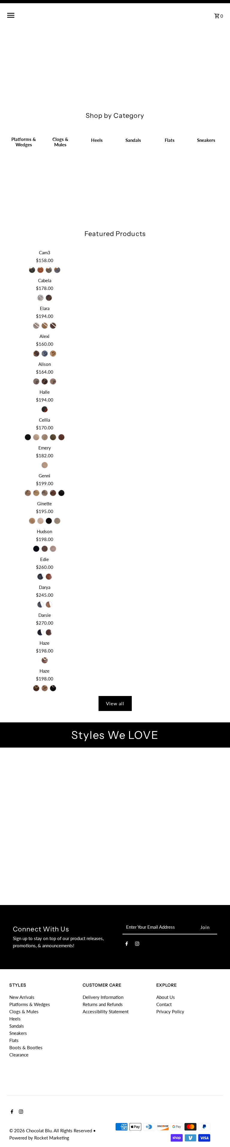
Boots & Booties (26, 1047)
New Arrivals (21, 997)
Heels (15, 1018)
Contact (164, 1004)
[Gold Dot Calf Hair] (40, 298)
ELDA (115, 821)
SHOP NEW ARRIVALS (115, 43)
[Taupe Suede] (45, 437)
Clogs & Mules (24, 1011)
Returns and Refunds (103, 1004)
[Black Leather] (32, 270)
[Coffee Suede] (45, 549)
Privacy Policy (170, 1011)
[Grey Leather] (49, 270)
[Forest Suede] (53, 437)
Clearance (18, 1054)
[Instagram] (137, 944)
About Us (165, 997)
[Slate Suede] (45, 354)
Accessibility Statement (105, 1011)
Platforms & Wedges (29, 1004)
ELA (32, 874)
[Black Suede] (28, 437)
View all (115, 703)
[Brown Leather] (49, 577)
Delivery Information (103, 997)
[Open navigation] (52, 15)
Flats (14, 1040)
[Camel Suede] (45, 326)
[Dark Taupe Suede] (36, 326)
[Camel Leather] (40, 270)
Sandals (16, 1026)
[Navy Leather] (57, 270)
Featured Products (115, 234)
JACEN (197, 874)
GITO (42, 821)
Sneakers (18, 1033)
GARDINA (34, 769)
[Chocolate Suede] (53, 326)
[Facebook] (126, 944)
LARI (197, 769)
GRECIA (142, 769)
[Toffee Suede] (53, 381)
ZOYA (142, 874)
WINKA (87, 769)
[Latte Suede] (36, 437)
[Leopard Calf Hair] (49, 298)
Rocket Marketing (51, 1137)
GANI (87, 874)
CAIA (188, 821)
